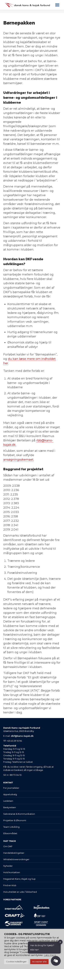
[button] (56, 961)
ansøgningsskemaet (18, 459)
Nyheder (8, 866)
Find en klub (9, 885)
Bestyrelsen (9, 807)
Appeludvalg (10, 794)
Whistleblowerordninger (16, 859)
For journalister (11, 788)
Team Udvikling (11, 827)
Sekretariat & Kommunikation (19, 814)
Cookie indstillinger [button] (16, 961)
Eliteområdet (10, 833)
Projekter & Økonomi (14, 820)
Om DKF (7, 846)
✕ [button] (60, 942)
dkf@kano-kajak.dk (22, 736)
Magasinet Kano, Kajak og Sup (19, 879)
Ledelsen (8, 801)
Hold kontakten (11, 872)
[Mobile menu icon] (57, 5)
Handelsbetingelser (13, 853)
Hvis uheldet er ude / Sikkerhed (20, 892)
